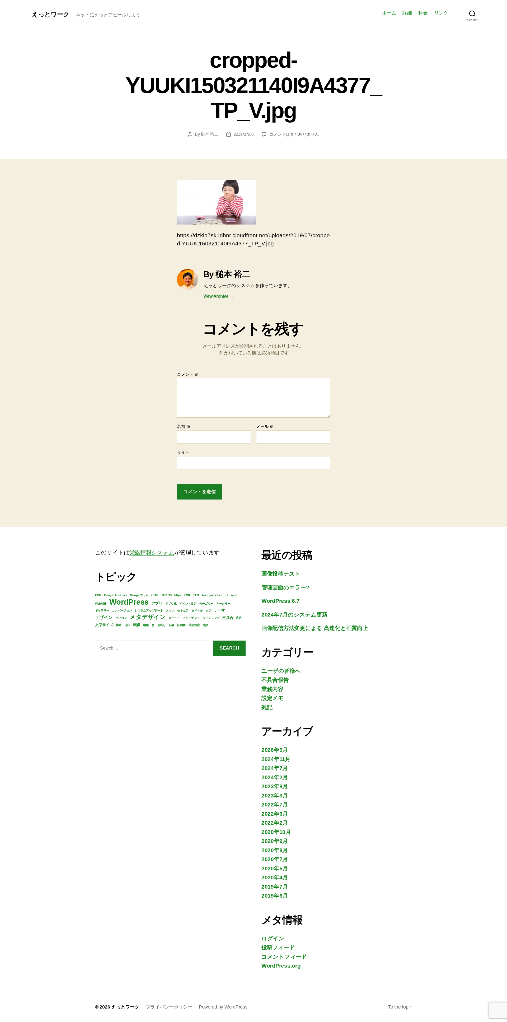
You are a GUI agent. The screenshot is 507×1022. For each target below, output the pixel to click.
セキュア (183, 610)
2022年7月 (274, 804)
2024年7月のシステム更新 (294, 615)
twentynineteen (212, 595)
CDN (98, 595)
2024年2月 (274, 777)
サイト (183, 452)
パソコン (121, 617)
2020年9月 (274, 841)
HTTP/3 (166, 595)
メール (265, 426)
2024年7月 (274, 768)
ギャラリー (102, 610)
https (177, 595)
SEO (196, 595)
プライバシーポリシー (169, 1007)
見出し (161, 625)
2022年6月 (274, 814)
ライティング (211, 617)
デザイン (104, 617)
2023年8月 (274, 786)
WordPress (129, 602)
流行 (127, 625)
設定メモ (272, 698)
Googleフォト (139, 595)
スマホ (170, 610)
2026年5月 (274, 750)
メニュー (174, 617)
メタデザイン (148, 617)
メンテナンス (191, 617)
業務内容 (272, 689)
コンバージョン (122, 610)
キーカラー (223, 603)
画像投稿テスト (281, 574)
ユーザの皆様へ (281, 671)
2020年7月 (274, 859)
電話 (205, 625)
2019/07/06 (243, 134)
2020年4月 (274, 877)
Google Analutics (115, 595)
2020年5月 (274, 868)
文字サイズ (104, 625)
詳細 (407, 13)
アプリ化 (171, 603)
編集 (146, 625)
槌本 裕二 (209, 134)
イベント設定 (187, 603)
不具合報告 (275, 680)
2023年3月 (274, 795)
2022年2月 (274, 823)
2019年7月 (274, 887)
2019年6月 (274, 896)
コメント (188, 374)
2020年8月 (274, 850)
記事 (171, 625)
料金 (423, 13)
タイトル (197, 610)
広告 (239, 617)
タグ (208, 610)
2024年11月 (275, 759)
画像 (136, 625)
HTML (155, 595)
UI (227, 595)
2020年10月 (276, 832)
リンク (441, 13)
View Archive (218, 296)
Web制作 (101, 603)
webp (234, 595)
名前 (183, 426)
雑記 (266, 707)
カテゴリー (206, 603)
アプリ (157, 603)
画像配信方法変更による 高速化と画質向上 (314, 628)
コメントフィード (284, 957)
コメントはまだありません (294, 134)
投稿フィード (278, 947)
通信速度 (194, 625)
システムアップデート (149, 610)
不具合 (227, 617)
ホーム (389, 13)
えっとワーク (50, 14)
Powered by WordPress (223, 1007)
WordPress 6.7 (280, 601)
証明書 (181, 625)
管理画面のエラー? (285, 587)
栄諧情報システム (151, 552)
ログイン (272, 938)
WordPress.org (281, 966)
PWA (187, 595)
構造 (118, 625)
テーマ (219, 610)
